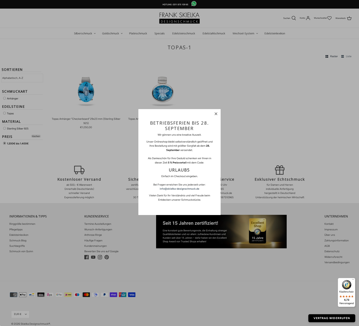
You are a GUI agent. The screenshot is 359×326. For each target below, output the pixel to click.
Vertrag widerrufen (332, 318)
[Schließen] (216, 114)
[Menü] (353, 280)
